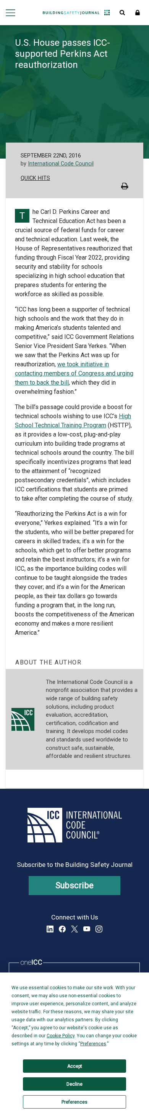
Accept (74, 1066)
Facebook (62, 929)
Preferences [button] (93, 1043)
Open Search (122, 12)
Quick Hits (35, 178)
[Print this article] (124, 187)
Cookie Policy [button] (60, 1035)
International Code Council (61, 163)
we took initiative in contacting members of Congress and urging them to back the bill (74, 373)
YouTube (86, 929)
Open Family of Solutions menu (107, 12)
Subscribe (74, 885)
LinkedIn (50, 929)
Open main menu (10, 12)
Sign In (137, 12)
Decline (74, 1084)
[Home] (71, 12)
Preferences (74, 1102)
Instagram (99, 929)
